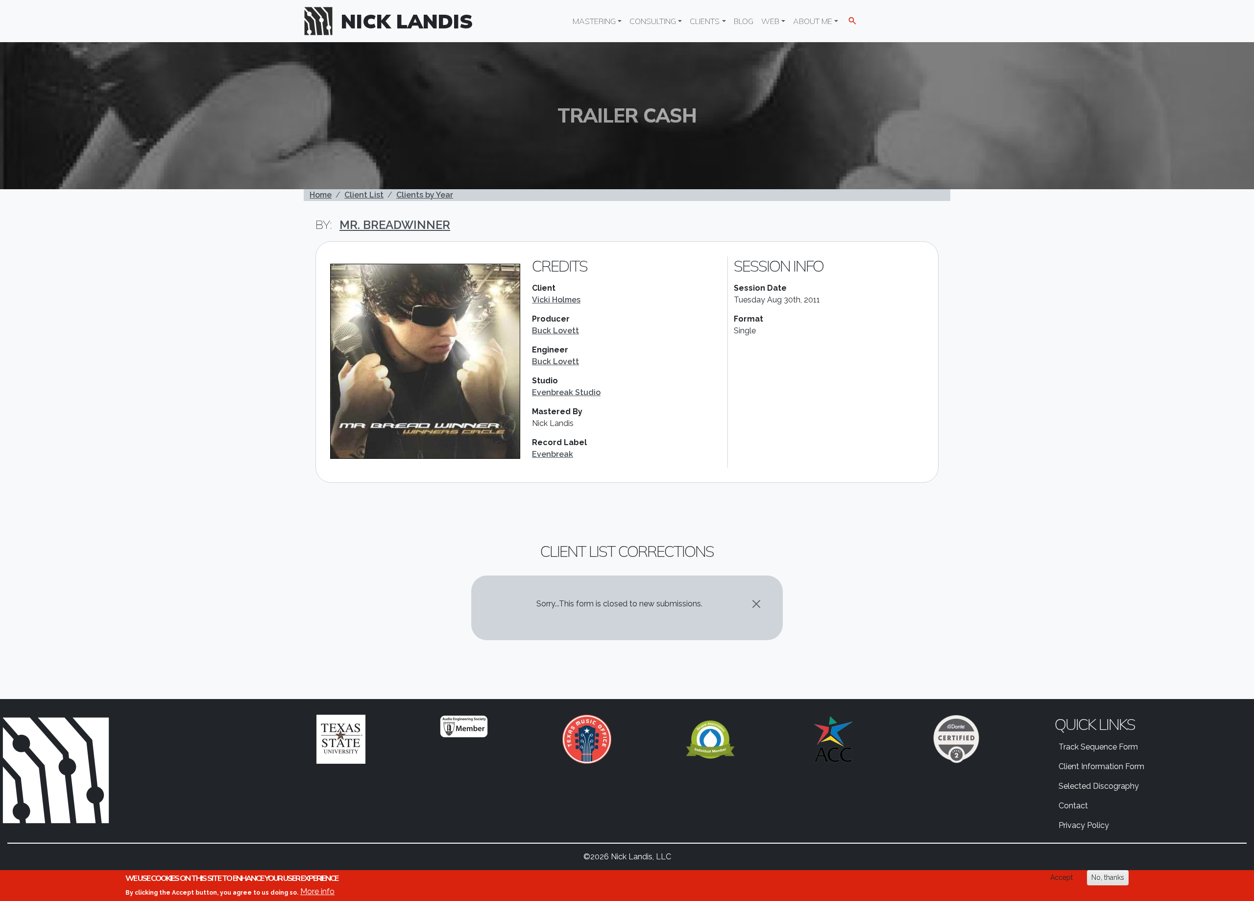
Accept (1061, 877)
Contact (1073, 805)
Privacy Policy (1084, 825)
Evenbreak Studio (566, 392)
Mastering (594, 21)
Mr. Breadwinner (394, 225)
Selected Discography (1099, 786)
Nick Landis (407, 21)
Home (321, 195)
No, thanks (1107, 877)
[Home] (322, 21)
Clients (705, 21)
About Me (812, 21)
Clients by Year (424, 195)
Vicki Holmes (556, 299)
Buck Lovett (555, 330)
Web (770, 21)
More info (317, 891)
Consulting (652, 21)
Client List (364, 195)
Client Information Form (1101, 766)
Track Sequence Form (1098, 746)
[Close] (756, 604)
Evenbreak (552, 454)
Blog (743, 21)
